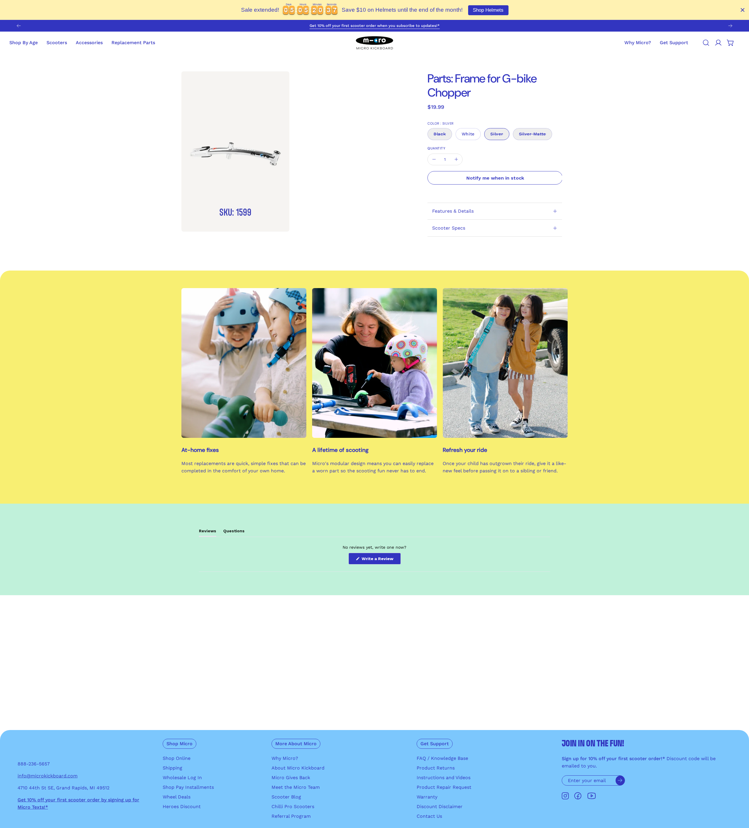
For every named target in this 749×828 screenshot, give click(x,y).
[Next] (730, 25)
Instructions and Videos (443, 777)
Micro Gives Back (291, 777)
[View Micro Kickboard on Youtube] (591, 796)
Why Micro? (285, 758)
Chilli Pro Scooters (293, 806)
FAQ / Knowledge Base (442, 758)
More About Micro (296, 743)
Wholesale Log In (182, 777)
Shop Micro (179, 743)
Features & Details (453, 211)
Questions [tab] (234, 532)
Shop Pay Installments (188, 787)
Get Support (434, 743)
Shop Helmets (488, 10)
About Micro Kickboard (298, 768)
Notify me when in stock (495, 177)
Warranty (427, 797)
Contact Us (429, 816)
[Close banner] (742, 9)
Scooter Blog (286, 797)
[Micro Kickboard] (374, 42)
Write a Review (380, 560)
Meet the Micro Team (296, 787)
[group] (374, 26)
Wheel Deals (176, 797)
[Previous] (18, 25)
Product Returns (436, 768)
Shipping (172, 768)
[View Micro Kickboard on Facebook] (577, 796)
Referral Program (291, 816)
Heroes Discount (182, 806)
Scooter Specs (448, 228)
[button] (674, 43)
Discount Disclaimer (440, 806)
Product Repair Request (444, 787)
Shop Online (176, 758)
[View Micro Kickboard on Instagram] (565, 796)
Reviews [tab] (207, 532)
